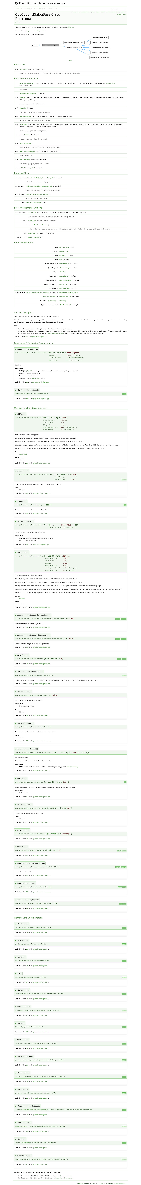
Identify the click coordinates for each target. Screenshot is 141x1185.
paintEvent (32, 221)
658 (27, 684)
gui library (17, 22)
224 (27, 1032)
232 (27, 1048)
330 (27, 463)
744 (27, 892)
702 (27, 493)
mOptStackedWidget (66, 280)
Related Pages (28, 8)
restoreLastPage (25, 143)
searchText (23, 69)
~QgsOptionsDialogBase (28, 93)
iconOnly (23, 108)
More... (71, 27)
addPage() (22, 598)
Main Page (19, 8)
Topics (35, 8)
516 (27, 797)
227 (27, 1098)
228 (27, 1081)
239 (27, 1148)
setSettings (24, 168)
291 (27, 715)
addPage (22, 98)
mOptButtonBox (64, 263)
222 (27, 1115)
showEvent (31, 233)
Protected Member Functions (108, 12)
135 (27, 513)
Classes (50, 8)
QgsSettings (110, 83)
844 (27, 908)
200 (27, 839)
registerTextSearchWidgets (37, 225)
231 (27, 1065)
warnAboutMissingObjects (34, 202)
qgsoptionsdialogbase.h (35, 31)
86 (26, 337)
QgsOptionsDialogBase (27, 83)
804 (27, 627)
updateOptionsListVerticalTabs (37, 194)
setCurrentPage (25, 159)
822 (27, 647)
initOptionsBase (25, 116)
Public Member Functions (85, 12)
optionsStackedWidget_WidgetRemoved (39, 186)
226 (27, 1015)
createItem (32, 212)
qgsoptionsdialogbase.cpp (40, 382)
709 (27, 855)
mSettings (62, 301)
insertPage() (23, 454)
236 (27, 966)
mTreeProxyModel (65, 305)
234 (27, 1131)
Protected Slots (95, 12)
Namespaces (42, 8)
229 (27, 1164)
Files (55, 8)
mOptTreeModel (64, 284)
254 (27, 741)
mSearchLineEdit (65, 296)
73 (27, 544)
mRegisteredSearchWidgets (68, 292)
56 (27, 399)
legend (70, 60)
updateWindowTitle (34, 237)
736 (27, 664)
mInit (61, 259)
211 (27, 770)
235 (27, 949)
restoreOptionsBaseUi (27, 151)
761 (27, 875)
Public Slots (74, 12)
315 (27, 822)
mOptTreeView (64, 288)
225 (27, 982)
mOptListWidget (64, 268)
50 (27, 382)
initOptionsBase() (72, 767)
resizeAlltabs (25, 135)
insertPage (23, 124)
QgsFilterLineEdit (49, 296)
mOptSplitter (64, 276)
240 (27, 932)
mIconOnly (62, 255)
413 (27, 607)
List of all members (121, 14)
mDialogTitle (64, 251)
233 (27, 999)
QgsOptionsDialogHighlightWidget (37, 292)
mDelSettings (64, 247)
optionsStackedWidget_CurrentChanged (39, 178)
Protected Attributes (121, 12)
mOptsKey (62, 272)
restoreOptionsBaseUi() (55, 333)
